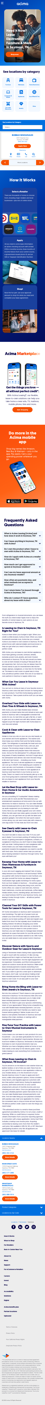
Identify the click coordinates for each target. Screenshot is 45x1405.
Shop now (15, 54)
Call (26, 156)
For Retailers (9, 1245)
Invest (6, 1280)
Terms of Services (11, 1327)
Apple (14, 501)
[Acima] (22, 4)
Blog (5, 1285)
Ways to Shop (9, 1240)
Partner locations (10, 1311)
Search (33, 156)
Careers (7, 1276)
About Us (7, 1256)
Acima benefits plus (11, 1307)
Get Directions (6, 1150)
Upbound (7, 1316)
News (6, 1260)
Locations (14, 1222)
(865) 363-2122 (22, 141)
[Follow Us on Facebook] (12, 1228)
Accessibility (9, 1291)
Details (18, 156)
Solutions (7, 1296)
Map (11, 156)
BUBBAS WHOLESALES (22, 135)
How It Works (9, 1236)
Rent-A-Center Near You (13, 1249)
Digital (6, 1300)
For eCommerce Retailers (13, 1269)
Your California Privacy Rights (15, 1339)
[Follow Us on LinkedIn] (19, 1228)
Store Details (10, 1157)
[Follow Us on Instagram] (32, 1228)
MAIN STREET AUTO (9, 1164)
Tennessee (22, 1222)
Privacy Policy (10, 1333)
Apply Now (22, 146)
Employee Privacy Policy (14, 1346)
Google (32, 501)
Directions (22, 150)
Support (7, 1265)
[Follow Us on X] (26, 1228)
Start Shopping (22, 410)
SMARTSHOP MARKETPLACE (7, 1185)
